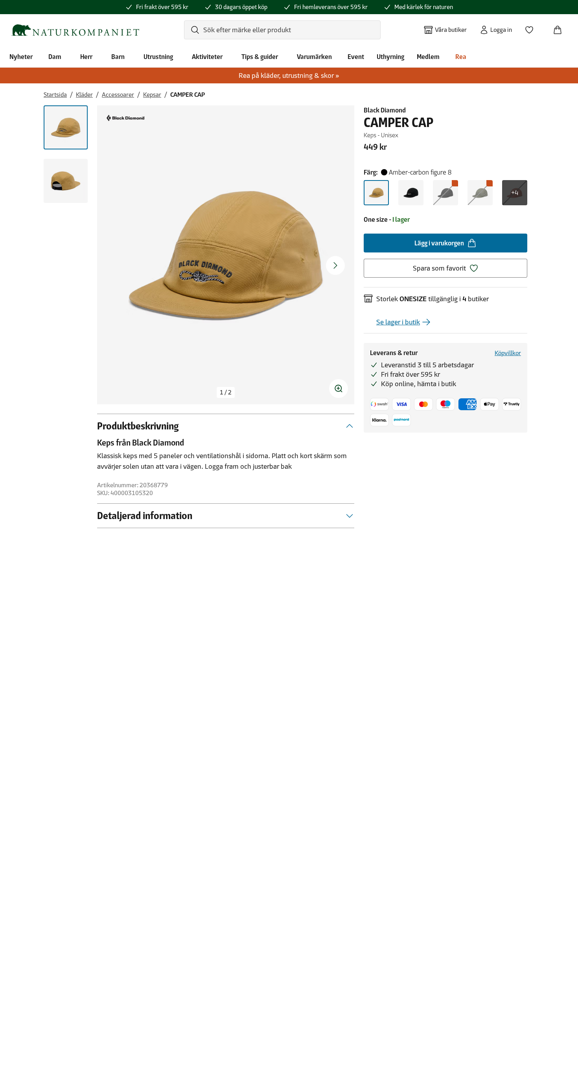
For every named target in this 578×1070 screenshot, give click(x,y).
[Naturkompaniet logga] (75, 30)
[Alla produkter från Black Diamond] (125, 118)
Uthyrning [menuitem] (390, 56)
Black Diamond (385, 110)
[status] (226, 392)
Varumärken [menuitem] (314, 56)
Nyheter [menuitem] (21, 56)
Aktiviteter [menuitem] (207, 56)
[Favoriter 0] (532, 27)
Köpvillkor (508, 353)
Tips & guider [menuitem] (259, 56)
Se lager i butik (398, 322)
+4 (514, 192)
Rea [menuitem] (460, 56)
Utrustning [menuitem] (158, 56)
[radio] (376, 192)
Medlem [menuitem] (428, 56)
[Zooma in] (338, 388)
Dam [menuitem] (54, 56)
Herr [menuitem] (86, 56)
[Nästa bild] (335, 265)
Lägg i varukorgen (439, 243)
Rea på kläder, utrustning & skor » (289, 75)
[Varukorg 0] (561, 27)
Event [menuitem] (356, 56)
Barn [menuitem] (118, 56)
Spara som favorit (439, 268)
